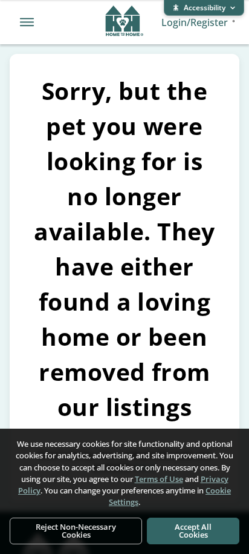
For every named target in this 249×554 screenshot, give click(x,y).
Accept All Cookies (193, 530)
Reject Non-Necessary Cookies (76, 530)
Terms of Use (159, 478)
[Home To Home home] (124, 22)
